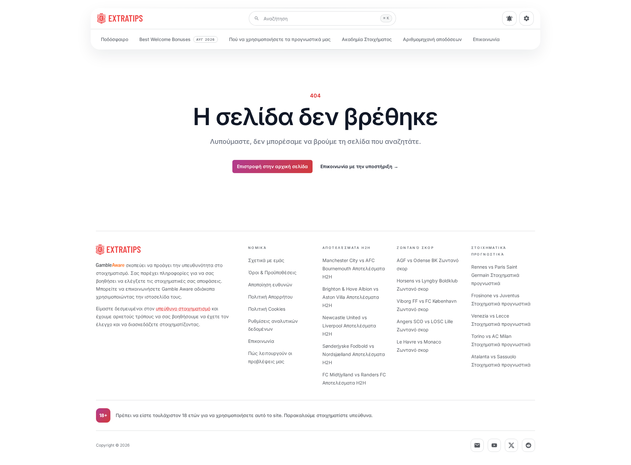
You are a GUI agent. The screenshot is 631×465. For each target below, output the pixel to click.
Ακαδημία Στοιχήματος (367, 39)
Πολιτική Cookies (266, 309)
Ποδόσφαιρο (114, 39)
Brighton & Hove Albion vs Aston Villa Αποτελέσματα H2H (350, 297)
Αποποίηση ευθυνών (270, 284)
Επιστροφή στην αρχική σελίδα (272, 166)
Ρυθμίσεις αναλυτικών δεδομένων (273, 325)
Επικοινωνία (486, 39)
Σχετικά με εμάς (266, 260)
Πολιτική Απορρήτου (270, 296)
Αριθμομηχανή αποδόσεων (432, 39)
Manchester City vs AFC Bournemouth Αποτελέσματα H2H (353, 268)
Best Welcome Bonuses (177, 39)
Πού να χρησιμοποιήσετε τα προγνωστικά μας (280, 39)
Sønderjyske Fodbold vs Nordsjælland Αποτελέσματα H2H (353, 354)
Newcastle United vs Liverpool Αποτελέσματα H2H (349, 326)
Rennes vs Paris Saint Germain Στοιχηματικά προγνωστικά (495, 275)
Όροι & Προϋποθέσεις (272, 272)
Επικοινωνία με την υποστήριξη (359, 166)
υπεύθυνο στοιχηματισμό (183, 308)
